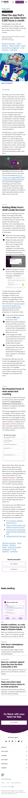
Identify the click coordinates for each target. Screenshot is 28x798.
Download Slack (5, 779)
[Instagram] (9, 741)
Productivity (6, 9)
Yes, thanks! (14, 564)
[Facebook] (12, 741)
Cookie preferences (16, 782)
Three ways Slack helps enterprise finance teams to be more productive (13, 684)
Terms (7, 782)
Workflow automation (9, 43)
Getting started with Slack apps (16, 536)
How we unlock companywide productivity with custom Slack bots (15, 532)
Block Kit (14, 349)
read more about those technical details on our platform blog (13, 306)
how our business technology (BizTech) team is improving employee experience (13, 177)
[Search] (13, 2)
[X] (15, 741)
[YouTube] (18, 741)
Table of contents (7, 83)
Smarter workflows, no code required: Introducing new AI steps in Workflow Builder (13, 627)
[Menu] (26, 2)
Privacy (3, 782)
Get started (19, 2)
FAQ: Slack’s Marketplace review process (12, 645)
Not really (14, 569)
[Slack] (5, 2)
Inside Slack (13, 50)
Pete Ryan (11, 39)
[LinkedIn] (6, 741)
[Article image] (14, 607)
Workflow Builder (14, 46)
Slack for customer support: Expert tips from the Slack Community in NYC (12, 664)
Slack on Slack (12, 132)
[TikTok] (22, 741)
